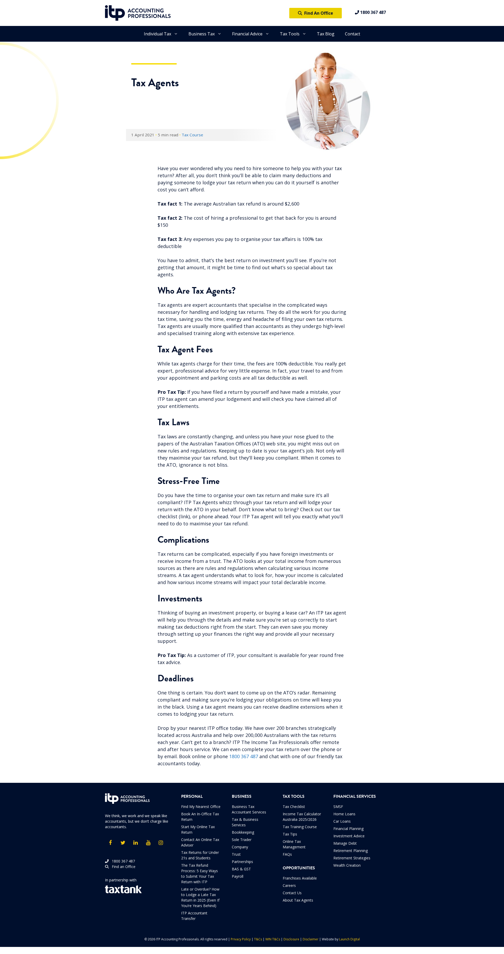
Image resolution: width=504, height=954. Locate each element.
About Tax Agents (298, 900)
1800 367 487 (372, 12)
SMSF (338, 806)
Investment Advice (349, 835)
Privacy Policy (241, 939)
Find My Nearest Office (200, 806)
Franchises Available (300, 878)
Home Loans (344, 813)
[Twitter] (123, 842)
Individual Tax (157, 34)
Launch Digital (349, 939)
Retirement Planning (350, 850)
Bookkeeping (243, 832)
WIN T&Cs (272, 939)
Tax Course (192, 134)
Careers (289, 885)
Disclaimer (310, 939)
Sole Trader (241, 839)
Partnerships (242, 861)
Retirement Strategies (351, 857)
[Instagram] (160, 842)
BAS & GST (241, 868)
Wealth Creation (347, 865)
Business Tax (201, 34)
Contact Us (292, 892)
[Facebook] (110, 842)
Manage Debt (345, 843)
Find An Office (317, 13)
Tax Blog (325, 34)
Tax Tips (290, 834)
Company (240, 846)
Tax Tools (290, 34)
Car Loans (342, 821)
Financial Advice (247, 34)
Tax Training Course (300, 826)
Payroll (237, 876)
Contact (352, 34)
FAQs (287, 854)
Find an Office (122, 866)
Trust (236, 854)
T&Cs (258, 939)
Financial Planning (348, 828)
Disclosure (291, 939)
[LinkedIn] (135, 842)
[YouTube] (148, 842)
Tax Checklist (294, 806)
